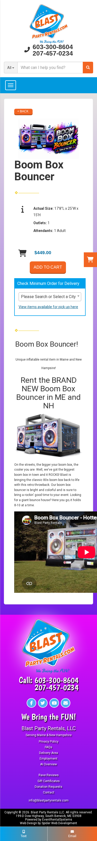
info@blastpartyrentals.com (49, 800)
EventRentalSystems (57, 819)
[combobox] (50, 296)
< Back (22, 111)
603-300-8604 (53, 47)
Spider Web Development (59, 823)
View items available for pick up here (48, 307)
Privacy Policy (48, 741)
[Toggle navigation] (48, 85)
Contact (48, 792)
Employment (48, 758)
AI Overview (48, 764)
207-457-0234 (53, 53)
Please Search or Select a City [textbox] (48, 296)
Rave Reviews (49, 775)
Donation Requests (48, 787)
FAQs (48, 747)
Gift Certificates (49, 781)
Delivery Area (48, 753)
